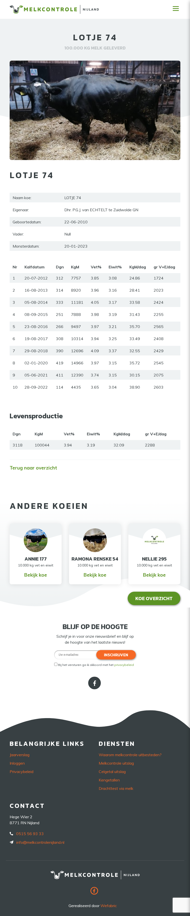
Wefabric (108, 905)
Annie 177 (35, 559)
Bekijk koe (35, 575)
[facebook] (95, 687)
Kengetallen (109, 779)
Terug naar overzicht (33, 468)
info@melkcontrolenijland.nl (40, 842)
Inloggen (17, 763)
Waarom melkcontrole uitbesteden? (130, 754)
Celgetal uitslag (112, 771)
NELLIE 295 (154, 559)
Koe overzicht (154, 598)
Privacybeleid (21, 771)
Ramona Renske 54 (94, 559)
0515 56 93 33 (30, 833)
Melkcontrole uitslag (116, 763)
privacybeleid (124, 665)
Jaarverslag (19, 754)
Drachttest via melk (116, 788)
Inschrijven (116, 655)
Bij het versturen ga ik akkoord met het (96, 665)
